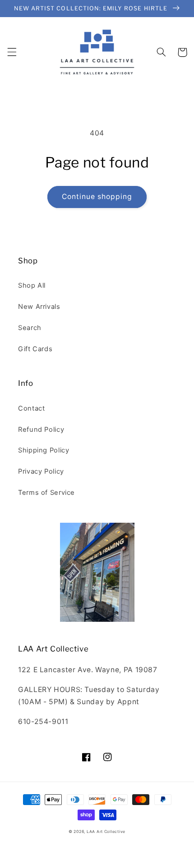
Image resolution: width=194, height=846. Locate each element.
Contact (31, 408)
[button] (11, 52)
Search (30, 328)
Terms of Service (46, 493)
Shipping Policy (43, 450)
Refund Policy (41, 429)
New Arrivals (39, 307)
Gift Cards (35, 349)
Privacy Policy (41, 471)
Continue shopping (97, 196)
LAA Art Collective (106, 831)
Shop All (32, 285)
